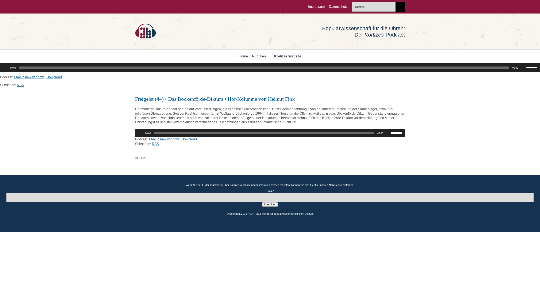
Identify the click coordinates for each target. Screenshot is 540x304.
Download (54, 77)
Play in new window (29, 77)
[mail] (163, 6)
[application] (270, 67)
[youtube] (156, 6)
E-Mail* (270, 191)
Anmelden (270, 204)
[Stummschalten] (523, 67)
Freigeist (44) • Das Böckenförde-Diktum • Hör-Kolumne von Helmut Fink (215, 99)
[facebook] (136, 6)
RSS (20, 85)
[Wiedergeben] (5, 67)
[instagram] (149, 6)
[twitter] (143, 6)
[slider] (532, 67)
